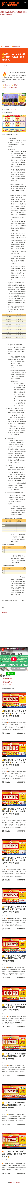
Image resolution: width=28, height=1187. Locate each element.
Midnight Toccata (7, 678)
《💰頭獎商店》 (15, 85)
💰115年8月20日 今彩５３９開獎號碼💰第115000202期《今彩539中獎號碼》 (14, 713)
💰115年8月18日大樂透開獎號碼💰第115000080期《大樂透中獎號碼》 (14, 1105)
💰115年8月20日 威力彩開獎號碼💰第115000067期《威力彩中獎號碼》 (14, 958)
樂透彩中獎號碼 (13, 600)
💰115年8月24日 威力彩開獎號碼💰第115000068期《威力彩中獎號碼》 (14, 1056)
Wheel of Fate (6, 681)
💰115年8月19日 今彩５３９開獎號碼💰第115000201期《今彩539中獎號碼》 (14, 909)
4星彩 (7, 600)
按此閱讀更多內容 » (21, 733)
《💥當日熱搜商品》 (5, 46)
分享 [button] (23, 600)
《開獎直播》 (19, 11)
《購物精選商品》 (9, 12)
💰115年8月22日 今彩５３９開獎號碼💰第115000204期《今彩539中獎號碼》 (14, 811)
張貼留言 (4, 612)
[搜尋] (21, 3)
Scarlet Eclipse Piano (8, 683)
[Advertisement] (14, 30)
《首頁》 (2, 11)
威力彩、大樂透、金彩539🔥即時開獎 (10, 4)
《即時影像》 (9, 14)
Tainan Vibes (6, 680)
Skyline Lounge (7, 684)
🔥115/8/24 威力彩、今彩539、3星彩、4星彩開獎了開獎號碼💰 (14, 1154)
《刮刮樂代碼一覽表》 (10, 11)
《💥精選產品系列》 (15, 46)
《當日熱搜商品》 (18, 12)
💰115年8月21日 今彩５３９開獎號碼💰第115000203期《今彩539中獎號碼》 (14, 860)
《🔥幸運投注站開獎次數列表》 (9, 87)
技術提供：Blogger (15, 1182)
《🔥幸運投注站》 (6, 85)
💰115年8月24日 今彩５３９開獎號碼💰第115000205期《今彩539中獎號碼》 (14, 762)
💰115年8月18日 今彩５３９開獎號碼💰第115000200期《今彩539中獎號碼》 (14, 1007)
